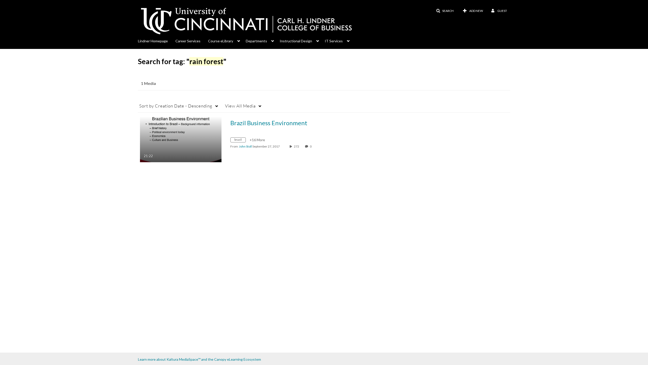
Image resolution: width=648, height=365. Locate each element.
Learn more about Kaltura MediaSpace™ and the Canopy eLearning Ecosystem (199, 359)
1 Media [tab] (148, 83)
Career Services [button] (187, 41)
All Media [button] (240, 105)
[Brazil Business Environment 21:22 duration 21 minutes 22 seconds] (180, 139)
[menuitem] (156, 40)
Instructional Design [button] (296, 41)
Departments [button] (256, 41)
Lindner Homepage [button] (153, 41)
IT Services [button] (334, 41)
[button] (445, 10)
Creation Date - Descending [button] (175, 105)
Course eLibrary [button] (220, 41)
